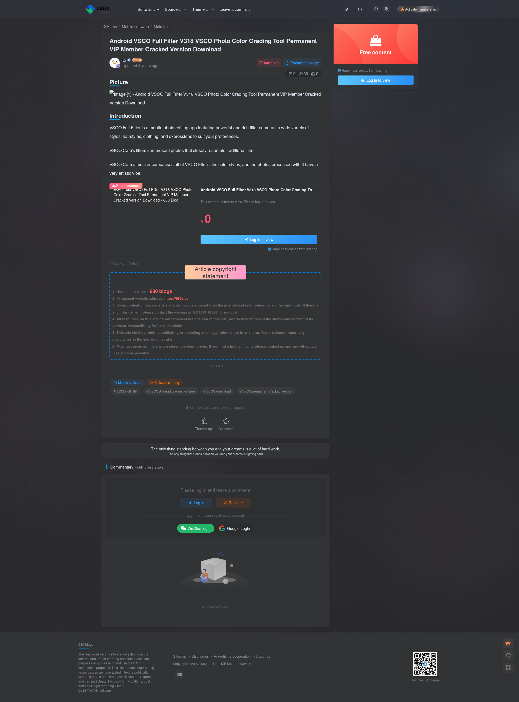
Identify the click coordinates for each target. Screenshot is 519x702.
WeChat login (199, 528)
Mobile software (135, 26)
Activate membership (420, 9)
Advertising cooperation (232, 656)
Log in (199, 502)
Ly (124, 60)
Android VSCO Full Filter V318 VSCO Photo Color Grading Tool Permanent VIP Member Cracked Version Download (213, 44)
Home (111, 26)
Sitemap (179, 656)
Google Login (238, 528)
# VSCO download (217, 391)
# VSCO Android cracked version (171, 391)
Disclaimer (200, 656)
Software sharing (166, 382)
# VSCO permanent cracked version (265, 391)
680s (204, 663)
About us (263, 656)
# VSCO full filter (126, 391)
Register (236, 502)
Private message (304, 62)
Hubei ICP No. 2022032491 (231, 663)
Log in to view (261, 239)
